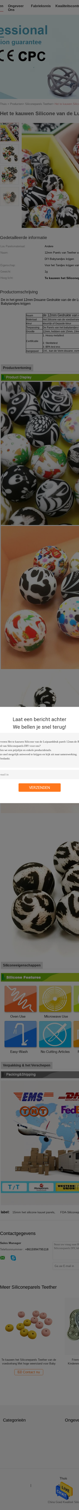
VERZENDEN (39, 787)
